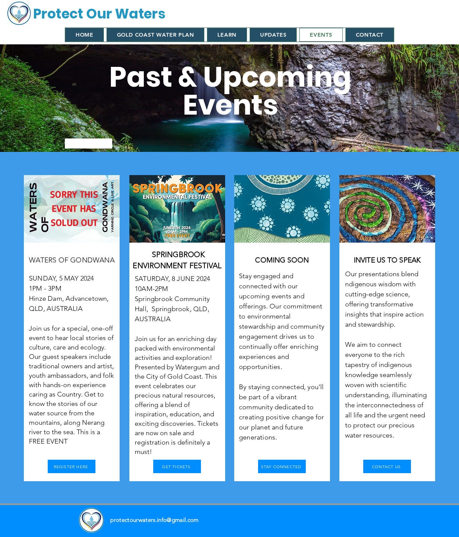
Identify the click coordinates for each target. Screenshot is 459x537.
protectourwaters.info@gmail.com (154, 520)
